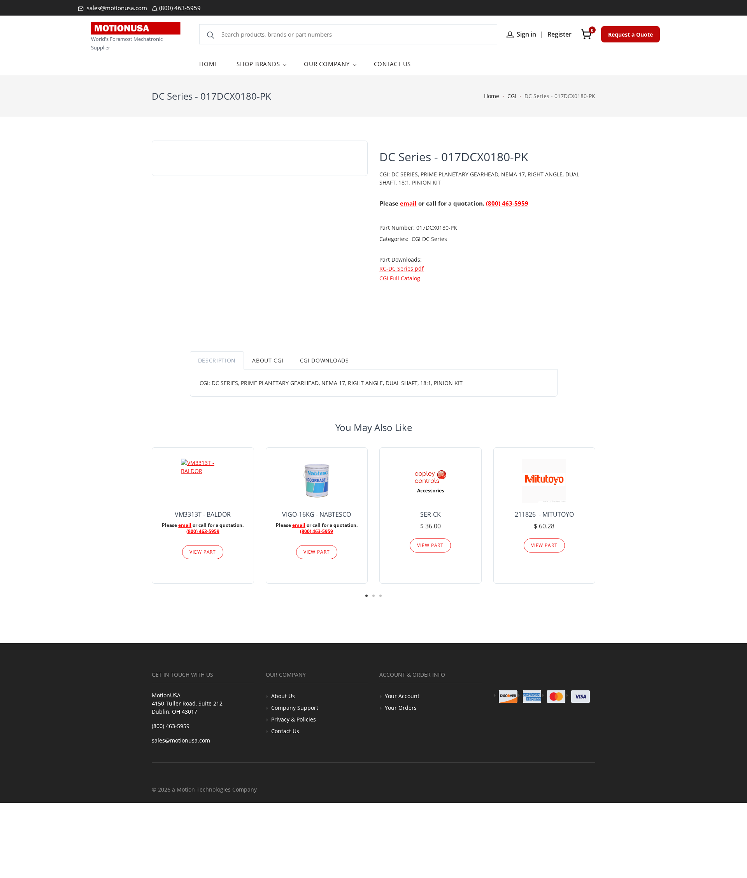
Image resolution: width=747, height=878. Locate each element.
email (408, 203)
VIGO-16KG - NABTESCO (316, 514)
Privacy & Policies (293, 719)
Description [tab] (217, 360)
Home (491, 96)
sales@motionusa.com (116, 8)
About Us (283, 696)
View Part (202, 552)
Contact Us (285, 731)
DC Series (434, 239)
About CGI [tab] (267, 360)
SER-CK (430, 514)
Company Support (294, 707)
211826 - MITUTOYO (544, 514)
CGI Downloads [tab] (324, 360)
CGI (511, 96)
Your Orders (401, 707)
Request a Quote (630, 34)
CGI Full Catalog (399, 278)
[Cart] (586, 34)
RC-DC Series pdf (401, 268)
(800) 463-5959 (180, 8)
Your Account (402, 696)
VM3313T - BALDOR (203, 514)
